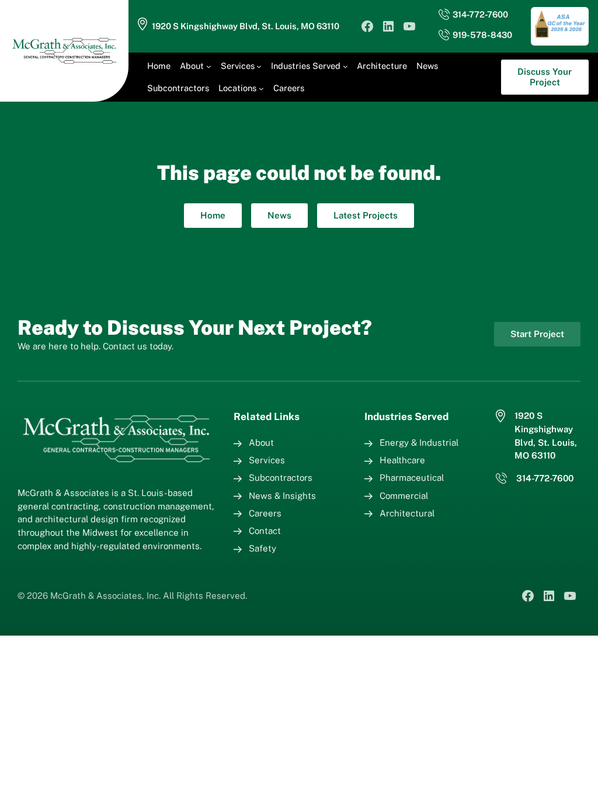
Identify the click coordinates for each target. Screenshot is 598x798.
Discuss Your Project (544, 77)
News (279, 215)
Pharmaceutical (412, 478)
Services (267, 460)
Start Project (537, 334)
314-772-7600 (480, 14)
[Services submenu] (259, 66)
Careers (265, 513)
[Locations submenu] (261, 88)
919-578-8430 (482, 35)
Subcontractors (280, 478)
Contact (265, 531)
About (261, 442)
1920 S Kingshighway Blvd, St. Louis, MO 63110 (245, 26)
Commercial (404, 496)
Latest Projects (365, 215)
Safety (262, 548)
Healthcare (402, 460)
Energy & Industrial (419, 442)
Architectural (407, 513)
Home (212, 215)
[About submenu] (208, 66)
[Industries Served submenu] (345, 66)
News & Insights (282, 496)
